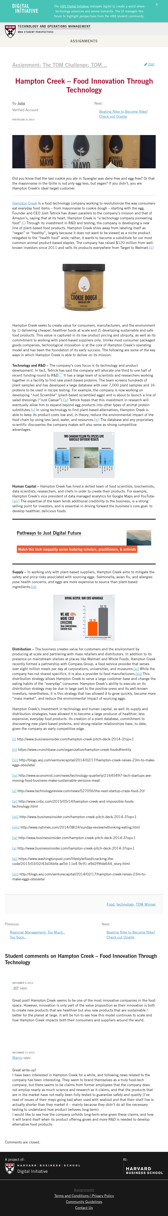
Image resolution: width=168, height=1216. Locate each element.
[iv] (65, 400)
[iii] (15, 760)
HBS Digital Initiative (74, 6)
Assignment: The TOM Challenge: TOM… (59, 64)
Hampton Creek (24, 203)
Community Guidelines (84, 1201)
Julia (21, 103)
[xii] (139, 673)
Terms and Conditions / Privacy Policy (84, 1195)
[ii (150, 247)
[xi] (136, 668)
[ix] (33, 586)
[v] (33, 409)
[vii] (15, 816)
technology (125, 904)
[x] (14, 848)
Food (111, 904)
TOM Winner (146, 904)
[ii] (14, 749)
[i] (24, 223)
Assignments (84, 41)
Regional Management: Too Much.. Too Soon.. (37, 934)
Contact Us (84, 1207)
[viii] (15, 501)
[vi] (96, 419)
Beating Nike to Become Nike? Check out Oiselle (123, 114)
